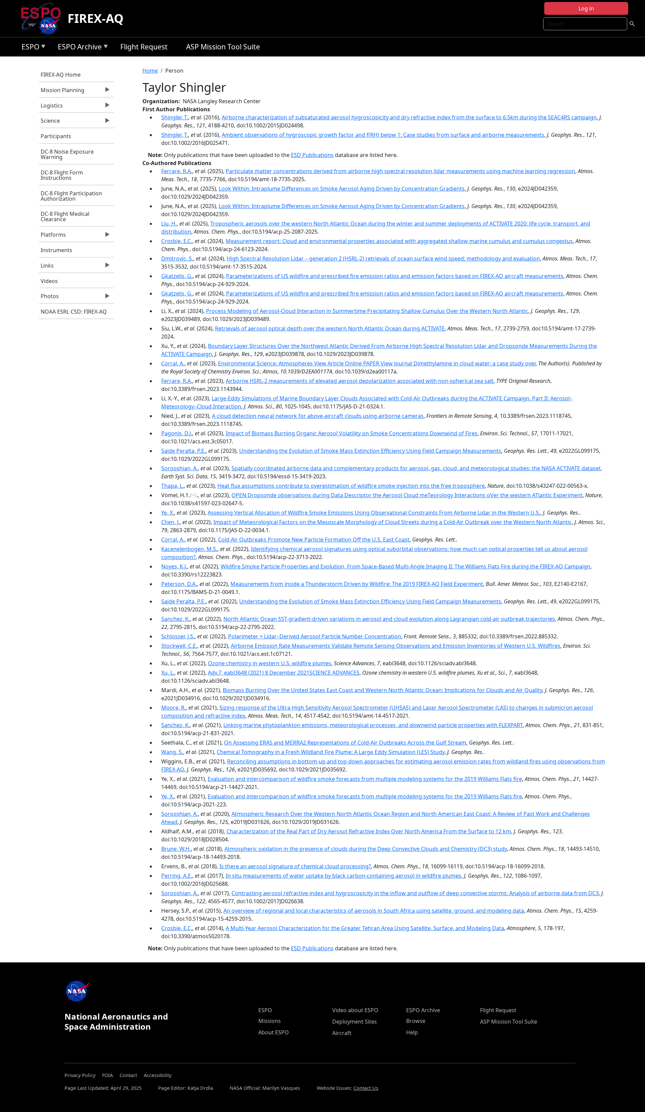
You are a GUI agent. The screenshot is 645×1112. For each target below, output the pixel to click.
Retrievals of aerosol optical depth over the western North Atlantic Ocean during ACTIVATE (330, 328)
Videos (49, 281)
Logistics (51, 107)
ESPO (28, 48)
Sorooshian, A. (179, 468)
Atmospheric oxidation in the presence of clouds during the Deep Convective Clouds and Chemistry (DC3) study (365, 848)
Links (46, 267)
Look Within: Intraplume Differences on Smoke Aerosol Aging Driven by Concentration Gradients (342, 188)
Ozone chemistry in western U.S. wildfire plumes (269, 663)
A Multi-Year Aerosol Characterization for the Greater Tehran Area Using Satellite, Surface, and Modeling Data (365, 928)
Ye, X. (167, 512)
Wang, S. (172, 752)
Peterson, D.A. (179, 584)
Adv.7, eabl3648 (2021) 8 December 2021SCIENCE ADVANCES (283, 672)
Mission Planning (61, 91)
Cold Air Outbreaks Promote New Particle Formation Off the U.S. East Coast (314, 539)
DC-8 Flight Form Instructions (62, 175)
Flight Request (144, 46)
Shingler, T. (174, 117)
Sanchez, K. (175, 619)
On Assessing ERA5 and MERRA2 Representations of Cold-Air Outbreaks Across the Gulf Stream (345, 742)
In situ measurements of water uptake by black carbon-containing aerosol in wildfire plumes (343, 875)
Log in (586, 8)
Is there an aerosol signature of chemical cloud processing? (295, 866)
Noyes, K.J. (174, 566)
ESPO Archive (78, 48)
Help (412, 1032)
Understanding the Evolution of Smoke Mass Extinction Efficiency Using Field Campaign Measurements (370, 450)
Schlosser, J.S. (178, 636)
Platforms (52, 236)
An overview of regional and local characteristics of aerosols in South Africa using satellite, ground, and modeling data (373, 910)
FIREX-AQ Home (61, 74)
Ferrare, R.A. (176, 171)
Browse (415, 1021)
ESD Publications (312, 155)
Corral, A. (172, 363)
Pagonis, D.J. (176, 433)
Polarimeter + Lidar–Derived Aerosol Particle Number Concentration (314, 636)
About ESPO (273, 1032)
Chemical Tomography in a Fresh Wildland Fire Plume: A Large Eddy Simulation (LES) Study (330, 752)
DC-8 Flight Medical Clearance (65, 216)
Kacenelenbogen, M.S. (189, 549)
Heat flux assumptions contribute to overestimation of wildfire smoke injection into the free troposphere (351, 485)
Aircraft (341, 1033)
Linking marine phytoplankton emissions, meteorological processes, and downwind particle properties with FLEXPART (373, 725)
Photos (49, 297)
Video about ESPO (355, 1010)
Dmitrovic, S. (177, 258)
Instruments (56, 250)
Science (49, 122)
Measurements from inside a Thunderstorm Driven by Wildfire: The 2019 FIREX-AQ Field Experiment (356, 584)
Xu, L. (167, 672)
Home (150, 70)
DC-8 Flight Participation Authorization (71, 196)
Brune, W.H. (176, 848)
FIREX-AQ (96, 18)
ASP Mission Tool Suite (223, 46)
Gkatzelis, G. (176, 276)
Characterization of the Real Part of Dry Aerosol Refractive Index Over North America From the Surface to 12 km (368, 831)
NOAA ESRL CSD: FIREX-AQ (74, 311)
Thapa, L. (172, 485)
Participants (56, 136)
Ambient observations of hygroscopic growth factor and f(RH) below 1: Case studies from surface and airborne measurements (383, 134)
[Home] (43, 18)
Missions (269, 1021)
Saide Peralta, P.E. (183, 450)
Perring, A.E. (176, 875)
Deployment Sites (354, 1021)
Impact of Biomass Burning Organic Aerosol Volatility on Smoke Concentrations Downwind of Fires (351, 433)
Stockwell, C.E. (179, 645)
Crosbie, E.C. (176, 241)
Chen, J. (170, 522)
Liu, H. (169, 223)
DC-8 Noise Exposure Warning (67, 154)
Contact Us (365, 1088)
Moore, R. (173, 707)
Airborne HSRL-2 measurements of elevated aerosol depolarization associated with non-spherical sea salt (359, 381)
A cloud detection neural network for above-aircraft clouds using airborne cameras (318, 416)
